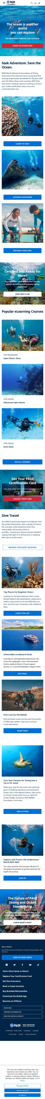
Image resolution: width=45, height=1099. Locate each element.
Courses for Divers (22, 197)
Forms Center (13, 1034)
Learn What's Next (22, 922)
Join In (22, 878)
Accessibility (27, 1030)
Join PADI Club (22, 294)
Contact (21, 1034)
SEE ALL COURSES (22, 462)
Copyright (35, 1030)
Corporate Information (12, 1012)
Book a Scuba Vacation (13, 986)
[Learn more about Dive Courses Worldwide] (22, 708)
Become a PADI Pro (22, 250)
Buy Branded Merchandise (15, 991)
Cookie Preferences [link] (30, 1034)
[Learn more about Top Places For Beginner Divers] (22, 588)
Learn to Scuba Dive (22, 46)
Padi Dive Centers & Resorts (13, 1016)
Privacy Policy (18, 1030)
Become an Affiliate (12, 1001)
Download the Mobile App (15, 996)
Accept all (22, 1095)
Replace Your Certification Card (17, 976)
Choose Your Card (22, 499)
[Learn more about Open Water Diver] (22, 342)
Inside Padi (8, 1008)
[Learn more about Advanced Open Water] (22, 386)
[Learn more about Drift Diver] (22, 430)
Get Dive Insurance (11, 981)
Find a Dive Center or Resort (16, 971)
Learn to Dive (22, 144)
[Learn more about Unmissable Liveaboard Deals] (22, 649)
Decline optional (23, 1090)
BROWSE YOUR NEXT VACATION (23, 547)
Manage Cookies (22, 1086)
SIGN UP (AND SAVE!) (22, 957)
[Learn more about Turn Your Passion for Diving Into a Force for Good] (22, 781)
